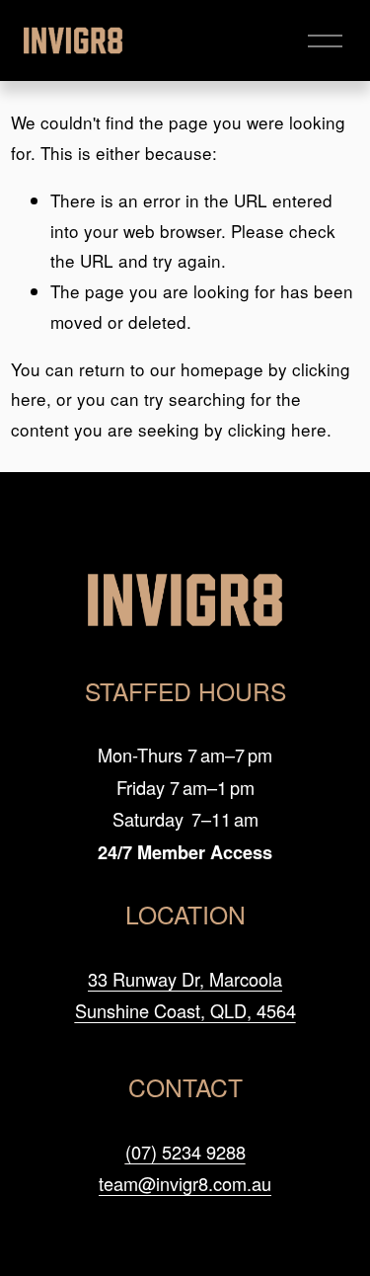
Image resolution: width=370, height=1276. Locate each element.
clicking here (277, 429)
